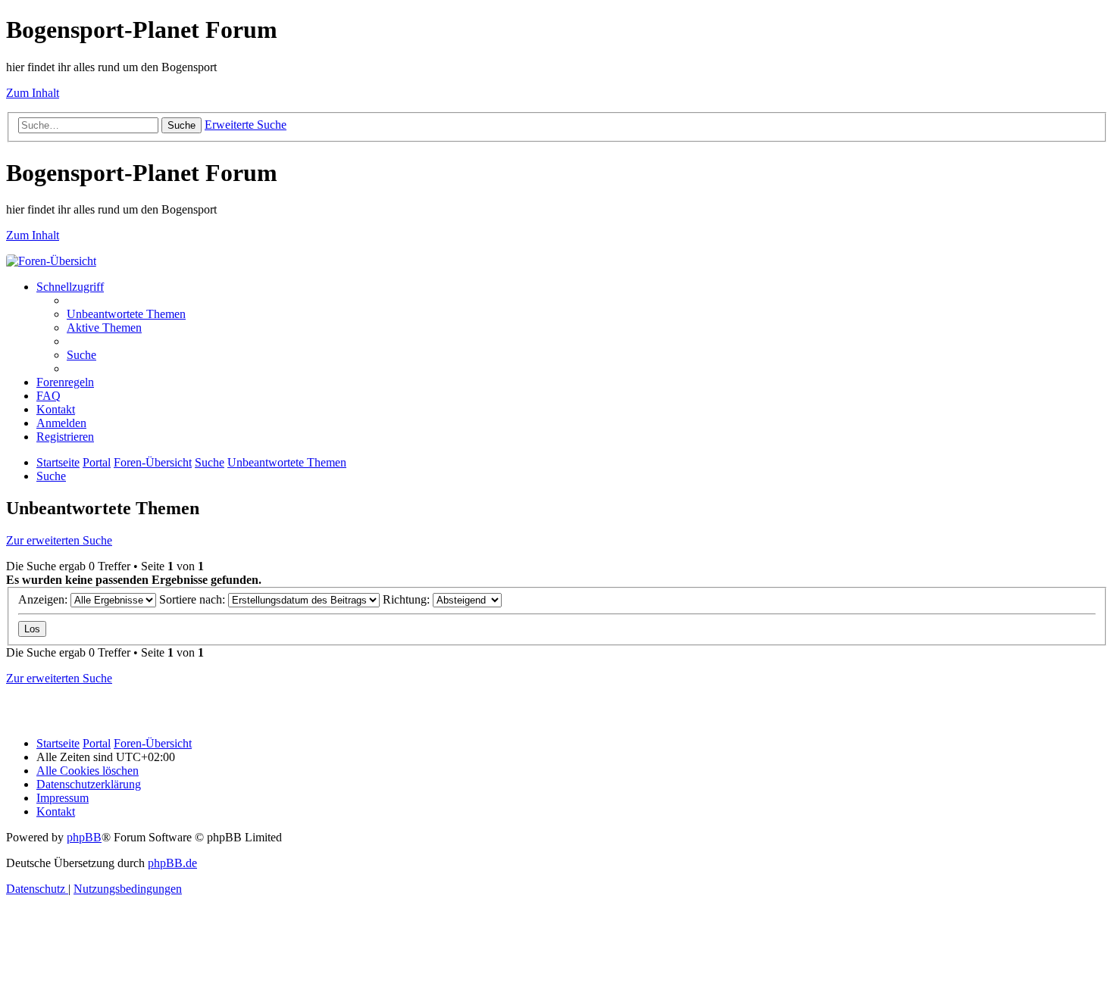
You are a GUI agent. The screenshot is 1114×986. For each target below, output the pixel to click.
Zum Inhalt (32, 92)
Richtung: (408, 599)
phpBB (84, 837)
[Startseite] (51, 260)
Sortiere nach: (193, 599)
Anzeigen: (44, 599)
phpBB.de (172, 863)
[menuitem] (126, 313)
